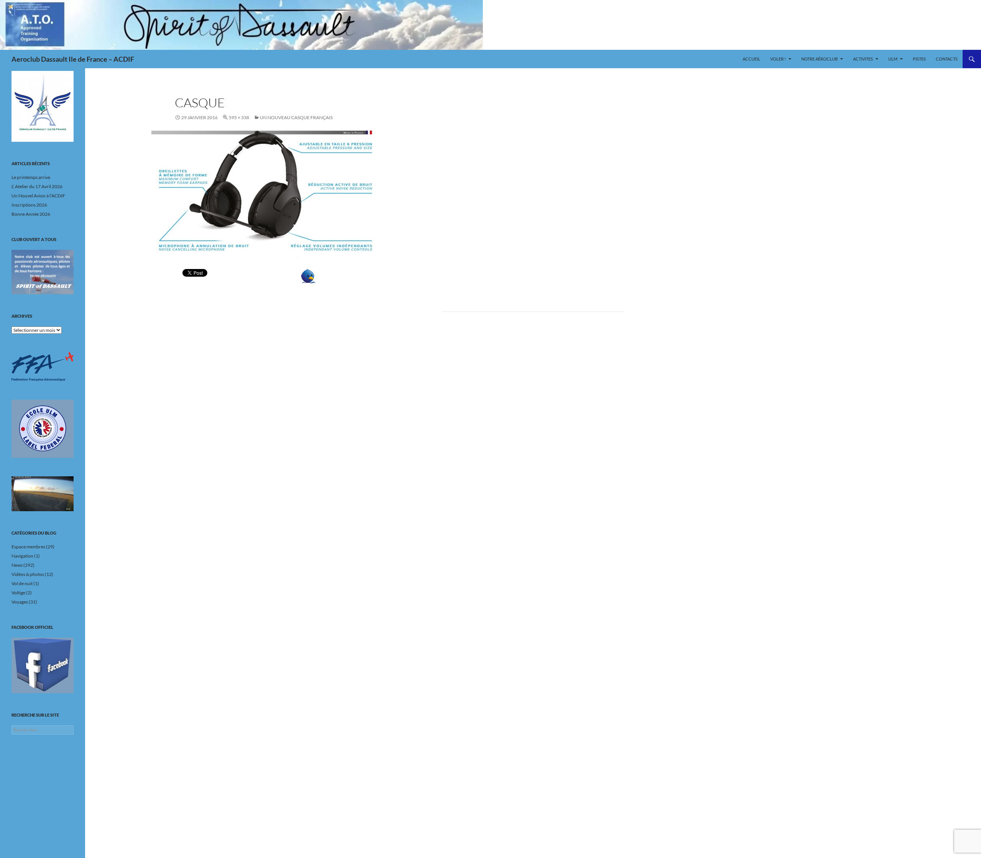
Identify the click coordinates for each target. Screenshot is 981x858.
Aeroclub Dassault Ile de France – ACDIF (72, 59)
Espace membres (28, 547)
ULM (892, 58)
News (17, 565)
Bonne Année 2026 (30, 214)
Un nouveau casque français (296, 117)
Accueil (751, 58)
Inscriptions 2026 (29, 205)
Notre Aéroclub (819, 58)
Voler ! (778, 58)
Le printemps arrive (30, 177)
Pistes (919, 58)
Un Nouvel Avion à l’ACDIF (38, 196)
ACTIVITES (863, 58)
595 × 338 (239, 117)
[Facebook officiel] (42, 665)
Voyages (19, 602)
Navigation (22, 556)
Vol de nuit (22, 583)
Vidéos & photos (27, 574)
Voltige (18, 593)
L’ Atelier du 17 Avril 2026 (36, 186)
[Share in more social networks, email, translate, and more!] (332, 276)
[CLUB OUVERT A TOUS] (42, 272)
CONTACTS (947, 58)
